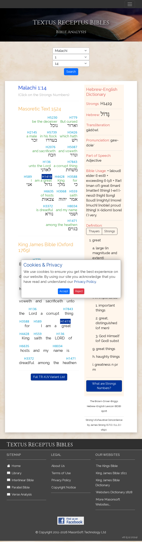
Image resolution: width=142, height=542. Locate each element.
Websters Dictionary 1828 (114, 492)
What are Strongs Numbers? (104, 386)
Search (71, 71)
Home (15, 466)
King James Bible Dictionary (107, 482)
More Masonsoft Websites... (107, 502)
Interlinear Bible (22, 480)
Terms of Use (61, 473)
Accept (64, 291)
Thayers (94, 231)
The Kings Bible (107, 466)
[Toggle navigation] (130, 4)
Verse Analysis (21, 494)
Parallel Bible (20, 487)
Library (15, 473)
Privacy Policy (61, 480)
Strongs (109, 231)
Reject (79, 291)
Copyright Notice (63, 487)
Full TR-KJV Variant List (49, 377)
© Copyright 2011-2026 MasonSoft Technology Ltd (71, 532)
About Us (58, 466)
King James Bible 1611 (111, 473)
